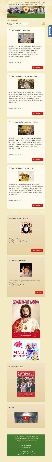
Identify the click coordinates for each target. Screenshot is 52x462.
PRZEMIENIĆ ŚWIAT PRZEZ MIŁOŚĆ (24, 122)
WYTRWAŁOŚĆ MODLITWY (21, 30)
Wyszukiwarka (19, 2)
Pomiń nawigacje (12, 16)
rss (43, 23)
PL (41, 2)
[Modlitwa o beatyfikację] (26, 235)
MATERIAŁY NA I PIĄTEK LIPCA (22, 168)
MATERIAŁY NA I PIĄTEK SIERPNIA (24, 76)
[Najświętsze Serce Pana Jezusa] (26, 337)
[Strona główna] (26, 13)
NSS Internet (32, 441)
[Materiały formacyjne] (26, 89)
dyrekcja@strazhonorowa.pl (26, 454)
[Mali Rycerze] (26, 360)
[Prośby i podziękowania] (26, 277)
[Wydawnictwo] (26, 396)
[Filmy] (26, 422)
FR (44, 2)
